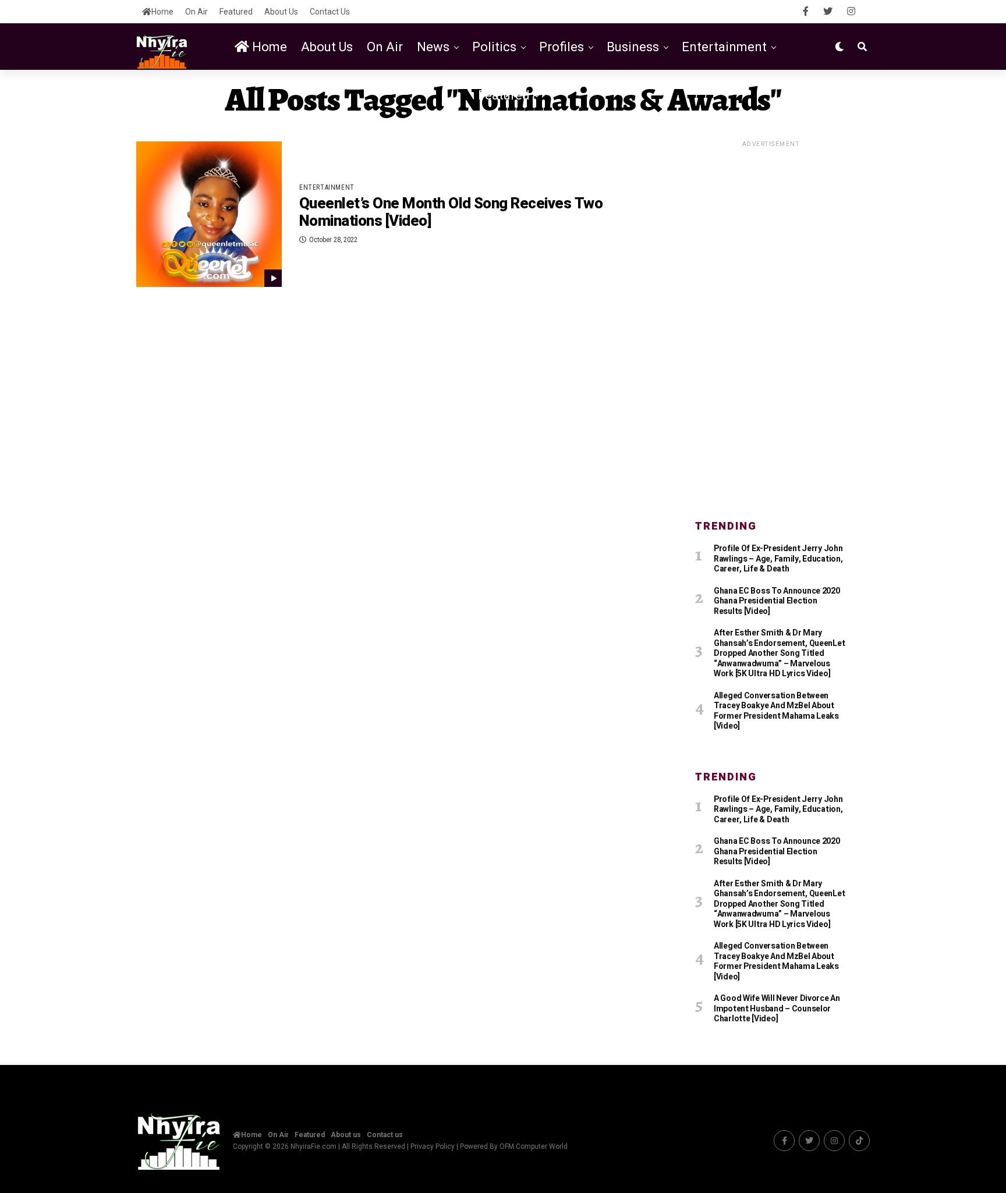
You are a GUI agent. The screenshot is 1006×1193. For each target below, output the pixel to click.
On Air (196, 11)
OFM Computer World (534, 1146)
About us (281, 11)
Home (162, 11)
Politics (494, 47)
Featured (236, 11)
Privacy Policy (432, 1146)
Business (633, 47)
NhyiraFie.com (313, 1146)
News (433, 47)
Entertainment (724, 47)
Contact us (330, 11)
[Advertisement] (770, 323)
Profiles (561, 47)
